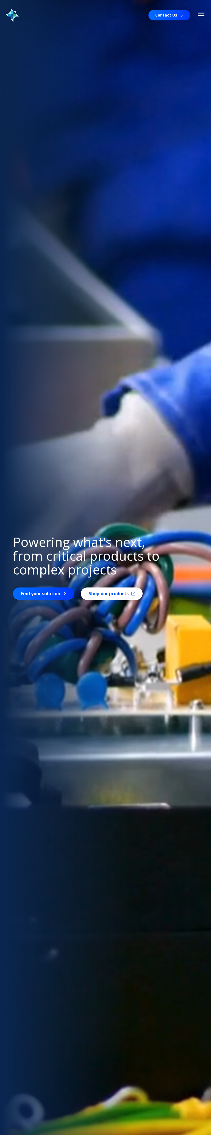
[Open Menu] (201, 15)
